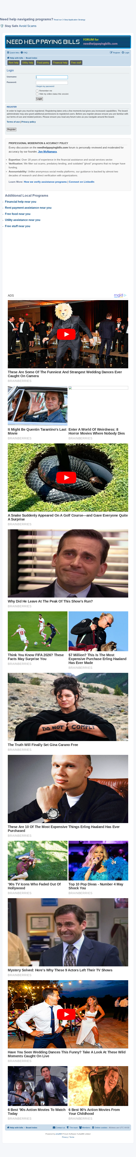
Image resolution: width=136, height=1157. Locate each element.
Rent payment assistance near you (28, 207)
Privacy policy (28, 122)
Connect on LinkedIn (81, 181)
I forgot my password (45, 86)
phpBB (58, 1134)
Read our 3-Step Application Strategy (69, 20)
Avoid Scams (27, 26)
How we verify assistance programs (45, 181)
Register (11, 129)
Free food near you (17, 213)
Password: (12, 82)
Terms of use (13, 122)
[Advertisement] (64, 10)
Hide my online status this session (54, 94)
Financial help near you (20, 201)
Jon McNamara (47, 151)
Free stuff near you (17, 226)
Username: (12, 77)
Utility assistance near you (22, 219)
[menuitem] (23, 52)
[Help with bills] (68, 41)
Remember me (45, 91)
